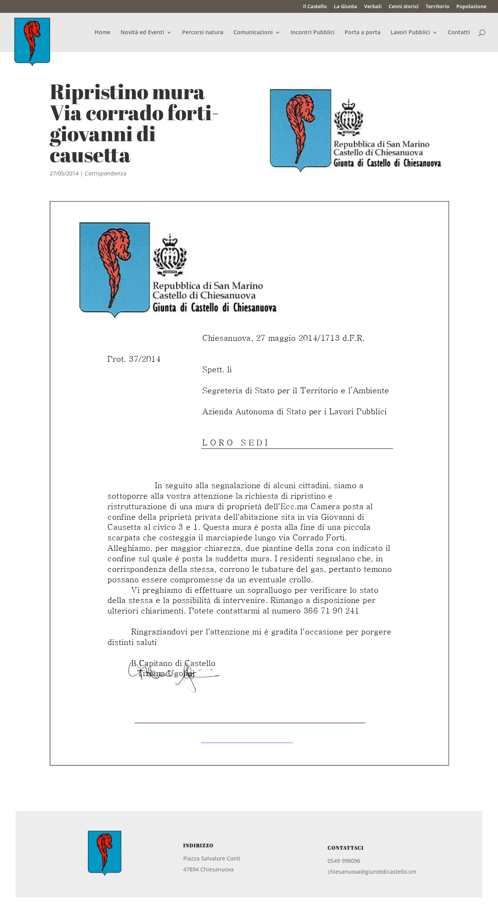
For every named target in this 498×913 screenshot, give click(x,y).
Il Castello (315, 7)
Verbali (373, 7)
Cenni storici (404, 7)
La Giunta (345, 7)
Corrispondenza (105, 173)
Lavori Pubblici (410, 33)
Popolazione (471, 7)
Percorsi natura (202, 33)
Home (102, 33)
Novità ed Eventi (142, 33)
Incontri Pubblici (313, 33)
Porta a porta (363, 33)
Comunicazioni (253, 33)
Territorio (437, 7)
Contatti (459, 33)
